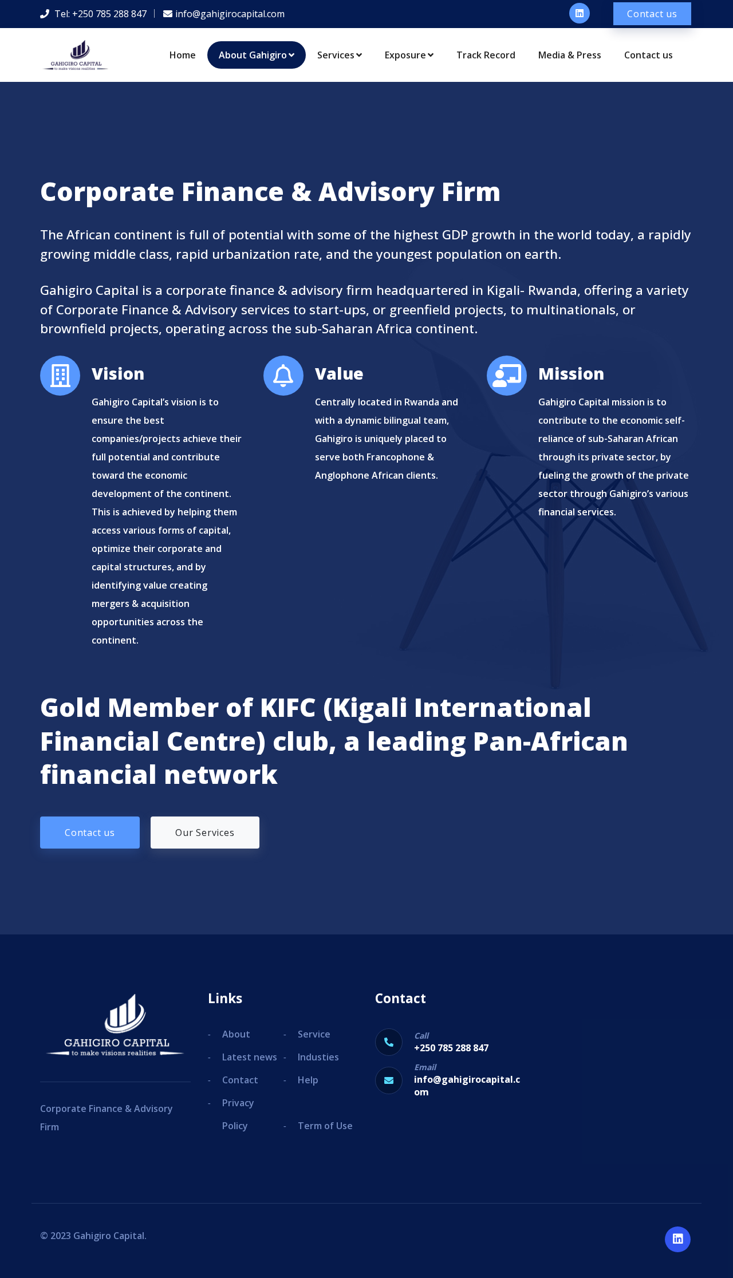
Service (314, 1034)
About (236, 1034)
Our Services (205, 832)
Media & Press (569, 55)
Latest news (249, 1057)
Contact (240, 1080)
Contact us (652, 13)
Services (335, 55)
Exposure (405, 55)
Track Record (485, 55)
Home (183, 55)
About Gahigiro (253, 55)
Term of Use (325, 1125)
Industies (318, 1057)
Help (308, 1080)
